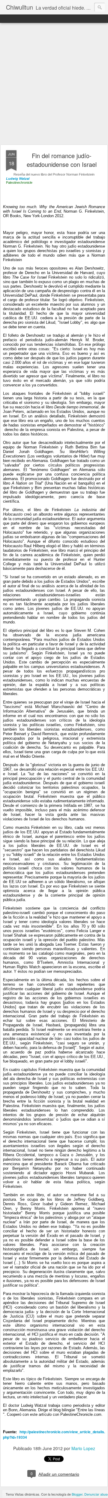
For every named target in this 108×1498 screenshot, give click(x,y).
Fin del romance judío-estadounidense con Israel (62, 160)
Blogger (77, 1494)
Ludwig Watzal (17, 178)
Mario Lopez (83, 1448)
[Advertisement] (54, 84)
